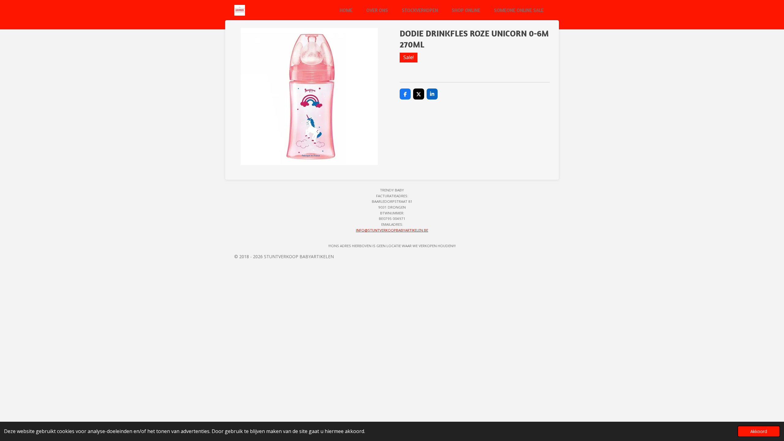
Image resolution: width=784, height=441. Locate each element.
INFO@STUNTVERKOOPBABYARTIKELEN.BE (392, 230)
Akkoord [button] (758, 431)
